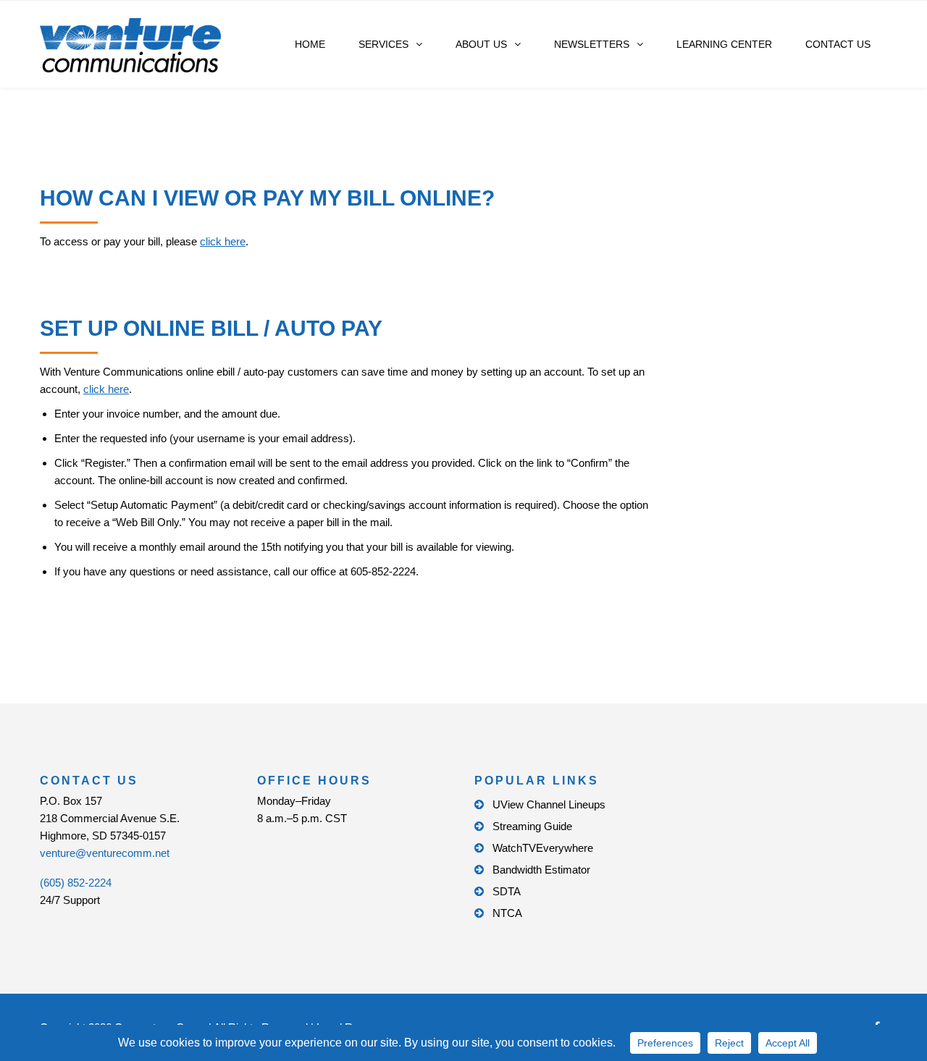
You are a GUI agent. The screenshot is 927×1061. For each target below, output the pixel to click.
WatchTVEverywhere (542, 848)
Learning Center (724, 44)
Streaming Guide (532, 826)
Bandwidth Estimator (541, 869)
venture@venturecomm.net (104, 853)
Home (310, 44)
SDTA (506, 891)
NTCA (507, 913)
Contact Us (838, 44)
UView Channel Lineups (548, 804)
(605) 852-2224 (76, 882)
